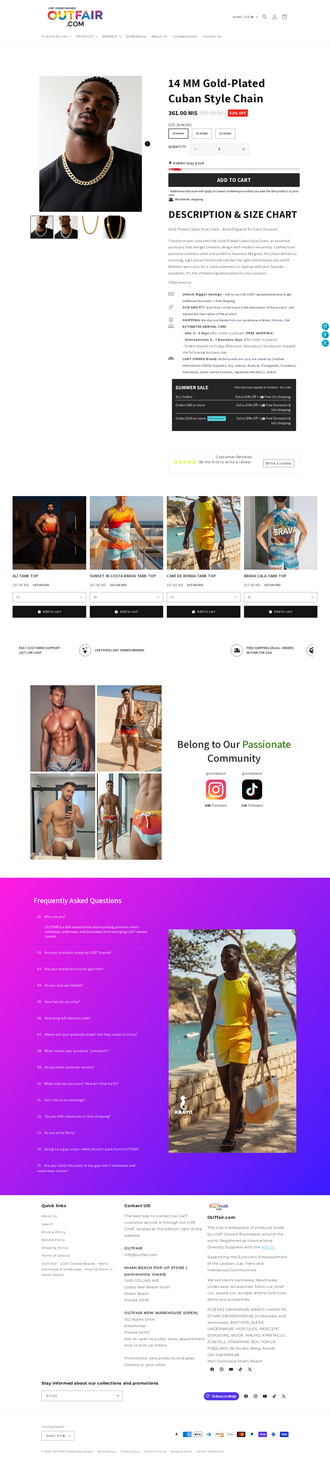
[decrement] (195, 149)
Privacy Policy (54, 1232)
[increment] (243, 149)
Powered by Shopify (79, 1451)
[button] (56, 36)
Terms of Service (56, 1256)
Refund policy (107, 1451)
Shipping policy (181, 1451)
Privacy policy (130, 1451)
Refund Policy (53, 1240)
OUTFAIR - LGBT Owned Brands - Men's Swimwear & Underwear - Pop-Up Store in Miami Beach (77, 1269)
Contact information (210, 1451)
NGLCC (268, 1247)
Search (47, 1224)
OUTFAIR (59, 1451)
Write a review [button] (279, 463)
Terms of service (155, 1451)
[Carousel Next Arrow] (147, 144)
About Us (49, 1216)
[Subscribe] (117, 1395)
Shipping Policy (55, 1248)
